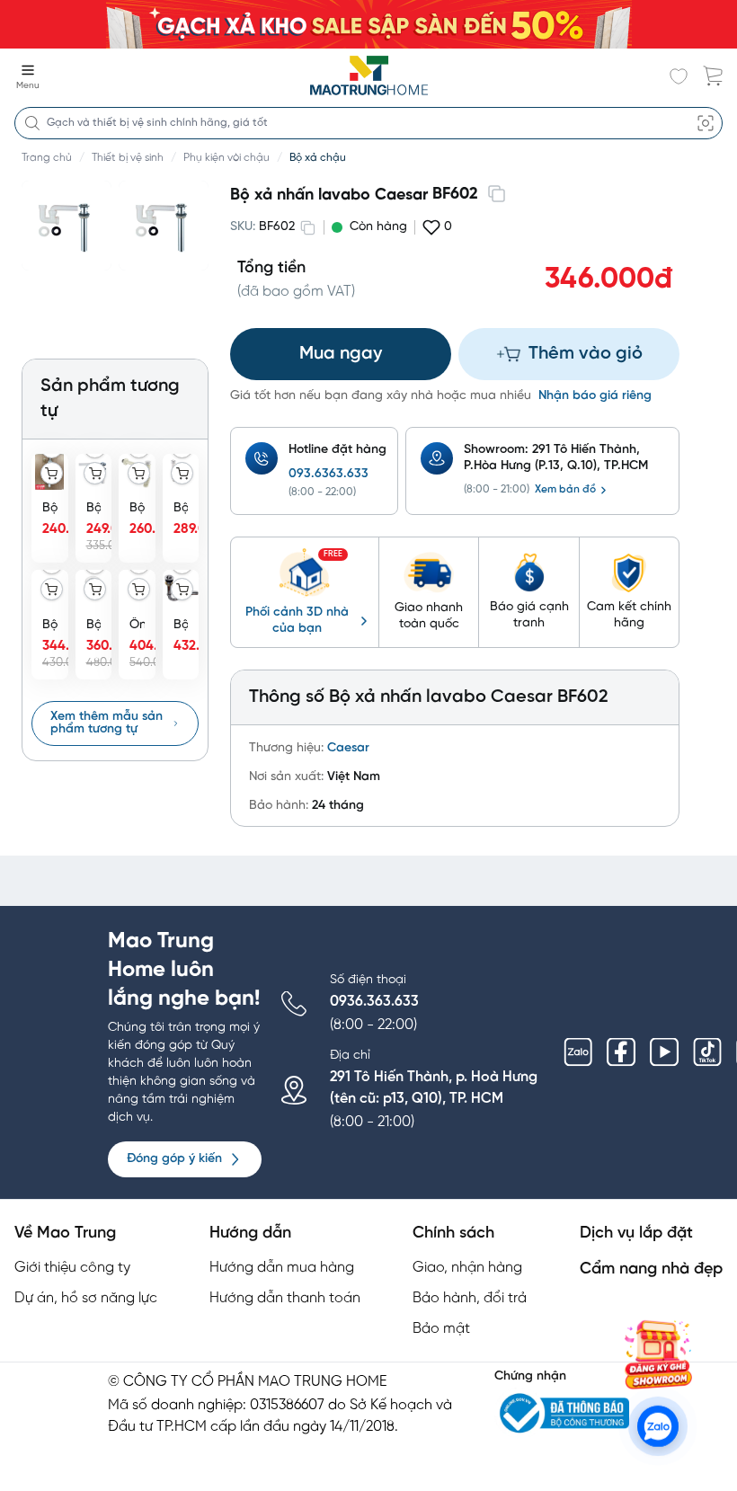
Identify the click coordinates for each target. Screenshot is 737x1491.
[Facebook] (621, 1052)
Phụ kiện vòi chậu (226, 158)
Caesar (348, 748)
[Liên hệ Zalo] (658, 1426)
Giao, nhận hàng (467, 1267)
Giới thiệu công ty (72, 1267)
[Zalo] (578, 1052)
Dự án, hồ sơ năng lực (85, 1298)
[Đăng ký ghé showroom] (658, 1354)
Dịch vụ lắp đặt (636, 1233)
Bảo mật (441, 1328)
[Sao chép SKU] (307, 227)
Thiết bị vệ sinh (128, 158)
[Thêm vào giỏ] (51, 473)
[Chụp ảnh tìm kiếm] (705, 123)
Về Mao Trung (65, 1233)
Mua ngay (340, 353)
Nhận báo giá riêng (595, 396)
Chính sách (453, 1233)
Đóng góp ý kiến (174, 1159)
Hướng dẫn (250, 1233)
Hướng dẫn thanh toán (284, 1298)
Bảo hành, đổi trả (470, 1298)
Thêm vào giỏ (585, 353)
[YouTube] (664, 1052)
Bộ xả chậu (317, 158)
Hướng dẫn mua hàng (281, 1267)
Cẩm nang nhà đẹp (651, 1269)
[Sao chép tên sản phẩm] (496, 193)
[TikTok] (707, 1052)
